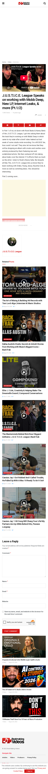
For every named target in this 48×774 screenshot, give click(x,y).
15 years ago (17, 112)
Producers (21, 757)
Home (4, 62)
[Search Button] (45, 3)
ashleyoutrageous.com (15, 228)
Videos (12, 757)
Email (5, 591)
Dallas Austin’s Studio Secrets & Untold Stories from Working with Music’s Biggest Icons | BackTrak (23, 347)
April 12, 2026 (7, 530)
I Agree (29, 771)
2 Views (4, 662)
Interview (16, 62)
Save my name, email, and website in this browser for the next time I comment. (23, 613)
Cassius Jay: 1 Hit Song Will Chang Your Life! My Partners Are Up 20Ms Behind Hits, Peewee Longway (23, 524)
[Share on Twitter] (18, 125)
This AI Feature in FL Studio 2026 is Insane (16, 689)
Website (5, 601)
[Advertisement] (24, 33)
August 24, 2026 (12, 662)
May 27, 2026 (6, 440)
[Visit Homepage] (24, 3)
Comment (6, 553)
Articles (4, 757)
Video (9, 62)
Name (5, 581)
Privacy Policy (31, 757)
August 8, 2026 (7, 353)
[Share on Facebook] (7, 125)
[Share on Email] (30, 125)
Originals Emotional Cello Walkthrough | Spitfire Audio (21, 660)
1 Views (4, 721)
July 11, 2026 (6, 396)
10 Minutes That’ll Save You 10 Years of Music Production (22, 719)
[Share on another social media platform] (41, 125)
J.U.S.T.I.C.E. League (12, 251)
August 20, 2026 (7, 306)
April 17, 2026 (7, 483)
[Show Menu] (3, 3)
